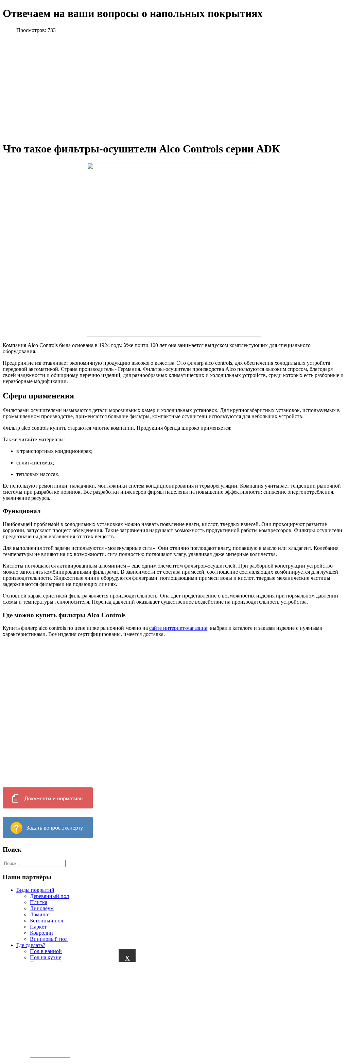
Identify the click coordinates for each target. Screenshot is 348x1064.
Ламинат (40, 914)
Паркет (38, 927)
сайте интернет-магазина (178, 628)
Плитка (38, 902)
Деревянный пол (49, 896)
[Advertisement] (68, 1009)
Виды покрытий (35, 890)
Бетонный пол (46, 920)
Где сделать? (30, 945)
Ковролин (41, 933)
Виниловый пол (49, 939)
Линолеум (42, 908)
